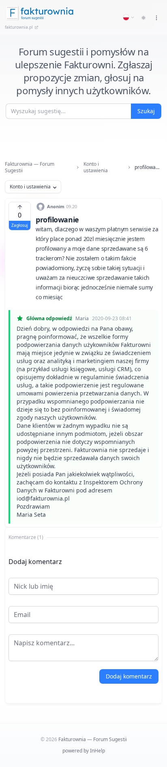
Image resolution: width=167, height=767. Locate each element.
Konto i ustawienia (96, 167)
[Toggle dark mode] (143, 17)
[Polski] (129, 17)
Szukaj (146, 111)
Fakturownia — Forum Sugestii (29, 167)
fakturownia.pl (19, 27)
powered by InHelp (83, 750)
